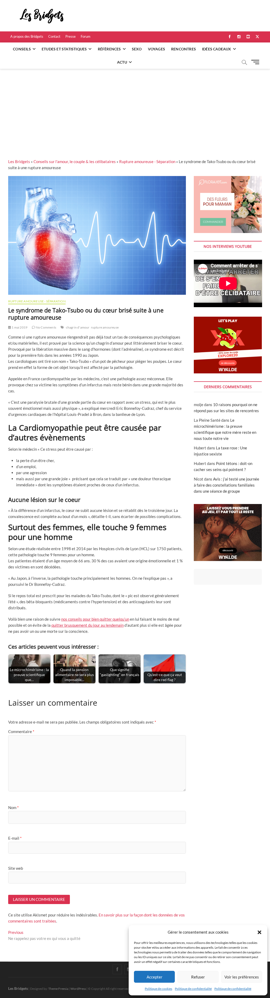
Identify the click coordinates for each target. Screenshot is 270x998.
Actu (122, 62)
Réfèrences (109, 49)
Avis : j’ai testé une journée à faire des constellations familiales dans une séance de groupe (226, 485)
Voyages (156, 49)
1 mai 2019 (19, 327)
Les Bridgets (19, 161)
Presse (70, 36)
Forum (85, 36)
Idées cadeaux (216, 49)
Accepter (154, 977)
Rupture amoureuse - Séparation (147, 161)
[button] (259, 932)
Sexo (137, 49)
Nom (13, 807)
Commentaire (21, 731)
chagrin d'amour (78, 327)
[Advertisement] (135, 108)
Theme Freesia (58, 989)
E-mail (15, 838)
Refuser (198, 977)
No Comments (45, 327)
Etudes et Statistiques (64, 49)
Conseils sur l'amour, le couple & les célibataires (74, 161)
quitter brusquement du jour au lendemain (87, 625)
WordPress (78, 989)
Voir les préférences (241, 977)
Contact (54, 36)
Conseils (22, 49)
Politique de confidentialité (193, 989)
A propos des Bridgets (26, 36)
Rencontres (183, 49)
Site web (15, 868)
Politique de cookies (158, 989)
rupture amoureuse (105, 327)
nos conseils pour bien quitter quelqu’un (95, 619)
